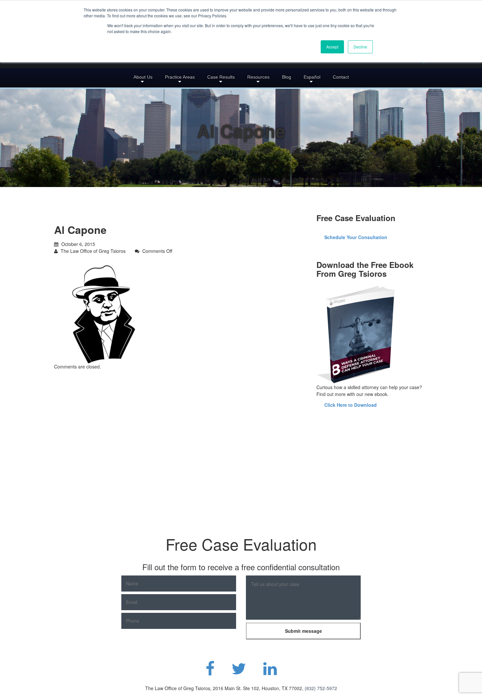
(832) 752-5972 (321, 688)
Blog (286, 77)
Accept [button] (332, 46)
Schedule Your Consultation (355, 237)
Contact (341, 77)
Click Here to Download (350, 405)
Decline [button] (360, 46)
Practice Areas (180, 77)
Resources (258, 77)
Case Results (221, 77)
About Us (142, 77)
